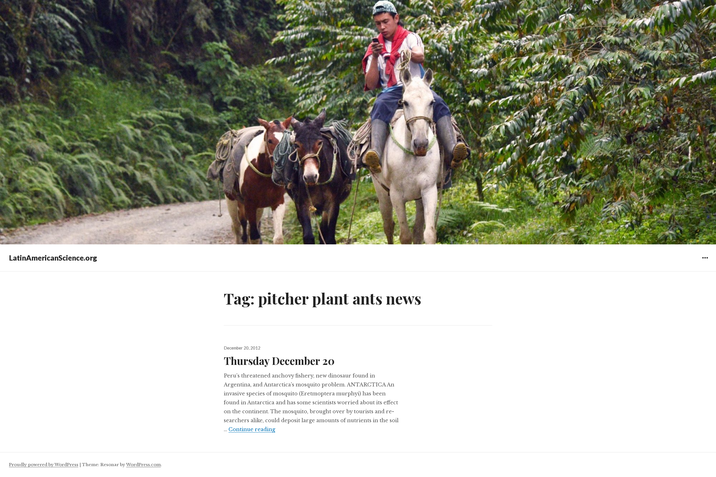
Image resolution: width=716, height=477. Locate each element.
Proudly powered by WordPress (43, 464)
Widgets (705, 261)
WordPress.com (143, 464)
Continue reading (252, 429)
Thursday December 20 (279, 360)
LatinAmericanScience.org (53, 257)
